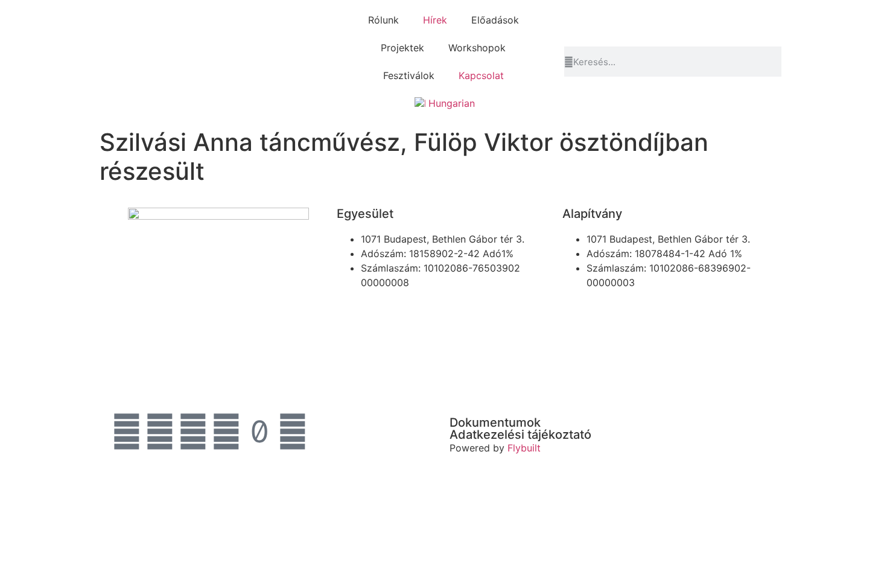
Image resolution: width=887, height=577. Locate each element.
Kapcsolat (481, 75)
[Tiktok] (259, 431)
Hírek (435, 20)
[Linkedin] (226, 431)
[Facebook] (127, 431)
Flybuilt (524, 448)
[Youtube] (193, 431)
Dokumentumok (495, 422)
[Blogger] (293, 431)
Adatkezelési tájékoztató (520, 434)
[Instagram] (160, 431)
